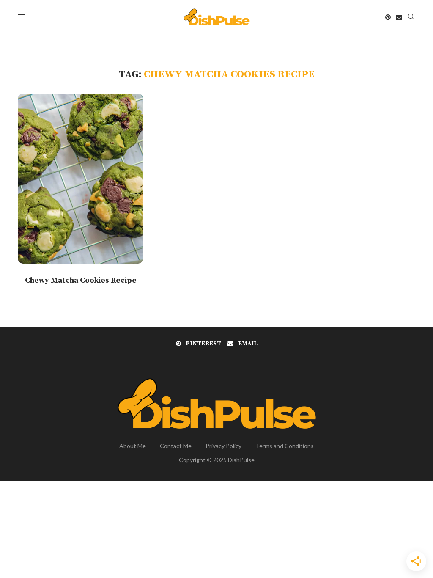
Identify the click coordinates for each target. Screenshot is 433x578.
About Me (132, 445)
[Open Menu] (21, 17)
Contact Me (176, 445)
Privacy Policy (223, 445)
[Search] (411, 17)
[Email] (399, 17)
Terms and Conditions (284, 445)
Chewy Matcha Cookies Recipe (81, 280)
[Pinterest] (388, 17)
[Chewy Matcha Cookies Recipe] (80, 179)
